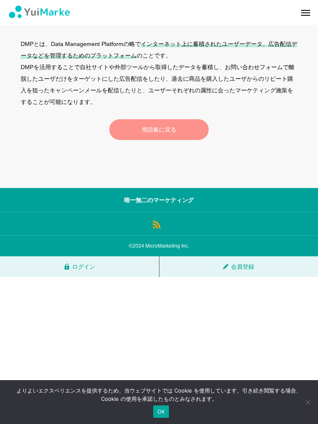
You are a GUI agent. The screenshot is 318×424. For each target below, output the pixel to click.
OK (161, 411)
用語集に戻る (159, 129)
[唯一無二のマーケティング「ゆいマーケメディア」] (39, 12)
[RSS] (156, 224)
